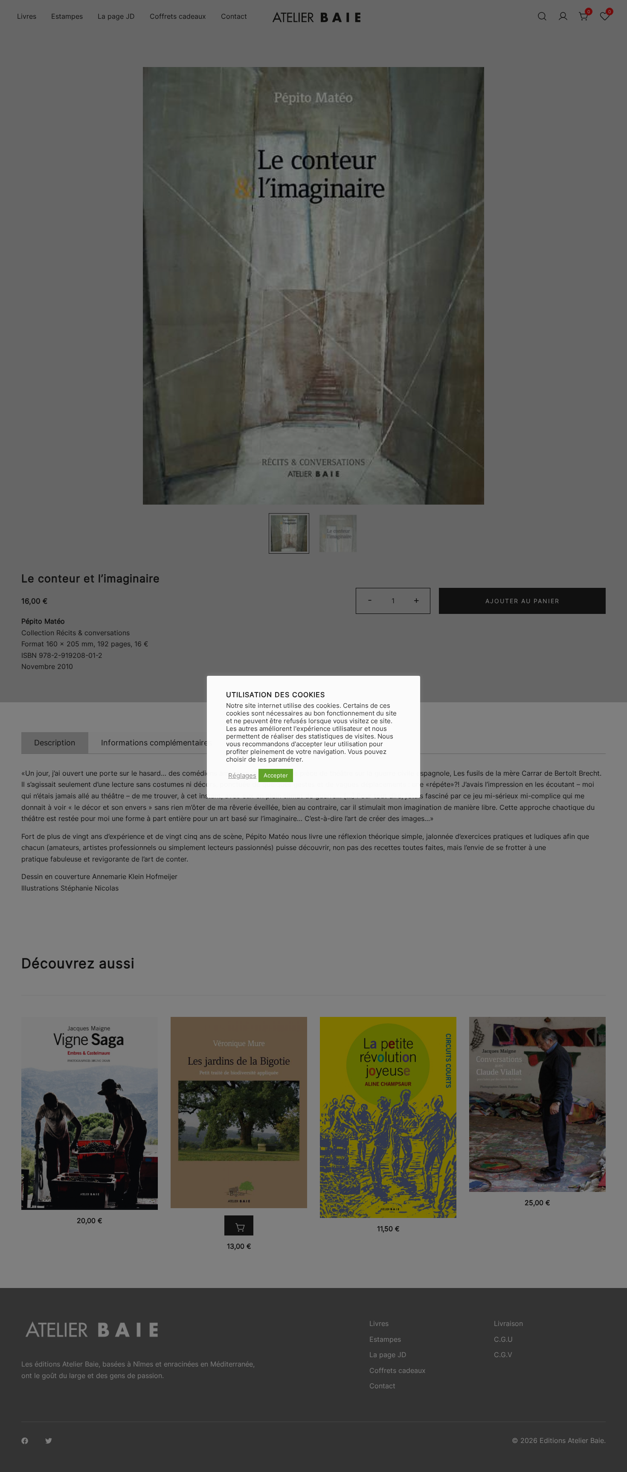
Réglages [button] (242, 776)
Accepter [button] (276, 775)
